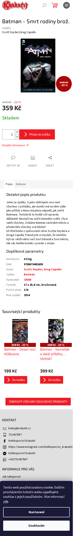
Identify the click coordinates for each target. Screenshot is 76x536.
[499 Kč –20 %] (56, 331)
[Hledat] (44, 5)
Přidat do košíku (39, 134)
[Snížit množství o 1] (17, 136)
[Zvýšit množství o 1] (17, 132)
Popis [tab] (9, 184)
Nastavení (36, 512)
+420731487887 (18, 459)
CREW (27, 280)
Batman (29, 274)
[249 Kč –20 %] (20, 331)
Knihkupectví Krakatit (21, 441)
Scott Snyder (33, 269)
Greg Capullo (53, 269)
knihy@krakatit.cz (19, 428)
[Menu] (66, 5)
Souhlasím (36, 525)
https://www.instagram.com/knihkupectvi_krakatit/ (40, 447)
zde (5, 501)
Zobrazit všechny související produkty (38, 401)
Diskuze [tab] (21, 184)
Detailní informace (13, 145)
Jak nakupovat (11, 477)
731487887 (15, 435)
